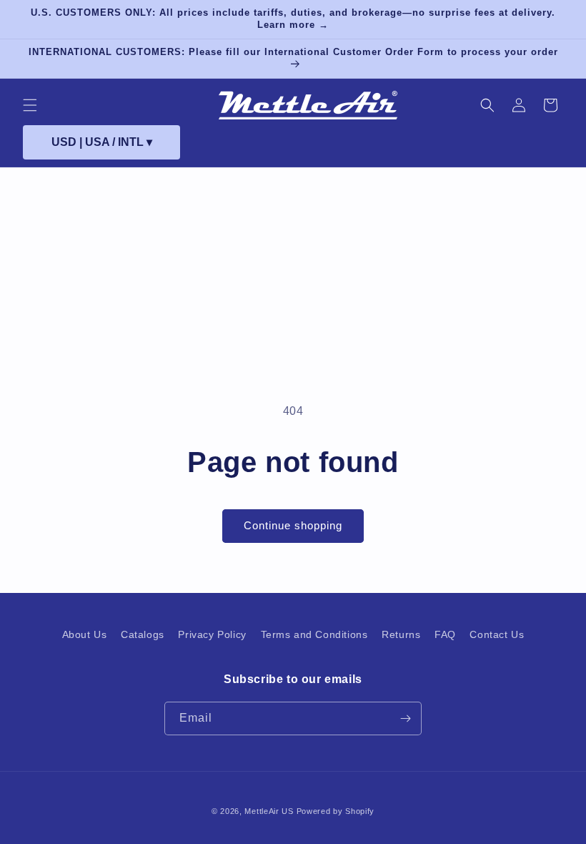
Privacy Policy (212, 634)
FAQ (445, 634)
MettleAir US (268, 811)
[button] (30, 105)
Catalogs (142, 634)
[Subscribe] (405, 718)
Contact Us (497, 634)
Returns (401, 634)
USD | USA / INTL (101, 142)
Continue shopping (293, 525)
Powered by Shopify (336, 811)
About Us (84, 634)
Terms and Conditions (314, 634)
